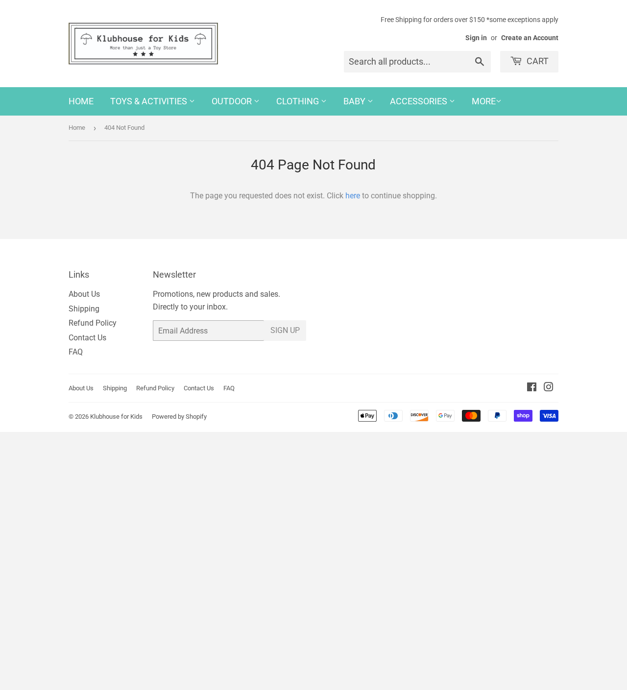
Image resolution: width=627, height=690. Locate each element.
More (484, 101)
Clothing (298, 101)
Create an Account (529, 38)
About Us (84, 294)
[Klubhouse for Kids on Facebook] (532, 388)
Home (81, 101)
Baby (355, 101)
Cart (537, 61)
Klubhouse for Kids (116, 416)
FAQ (76, 352)
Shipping (84, 308)
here (352, 195)
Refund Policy (93, 323)
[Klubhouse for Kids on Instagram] (549, 388)
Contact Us (87, 337)
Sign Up (285, 330)
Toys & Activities (149, 101)
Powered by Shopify (179, 416)
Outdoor (233, 101)
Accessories (419, 101)
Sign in (476, 38)
